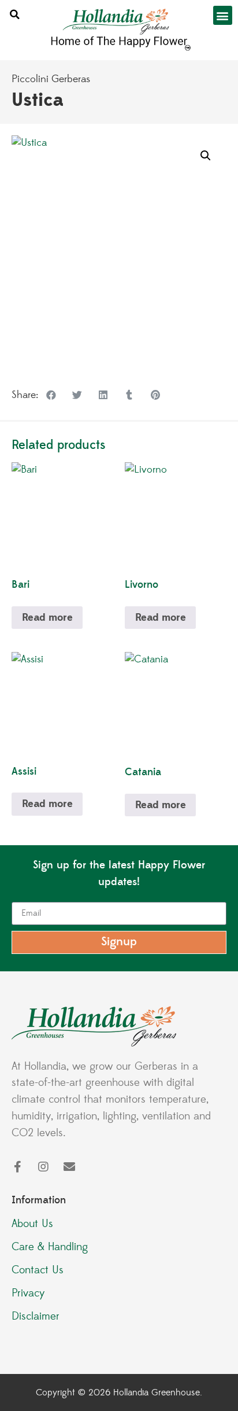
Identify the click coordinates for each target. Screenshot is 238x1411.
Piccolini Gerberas (51, 79)
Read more (47, 617)
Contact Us (38, 1270)
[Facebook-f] (17, 1167)
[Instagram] (43, 1167)
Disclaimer (36, 1316)
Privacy (28, 1293)
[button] (14, 15)
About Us (32, 1224)
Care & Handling (50, 1247)
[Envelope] (69, 1167)
